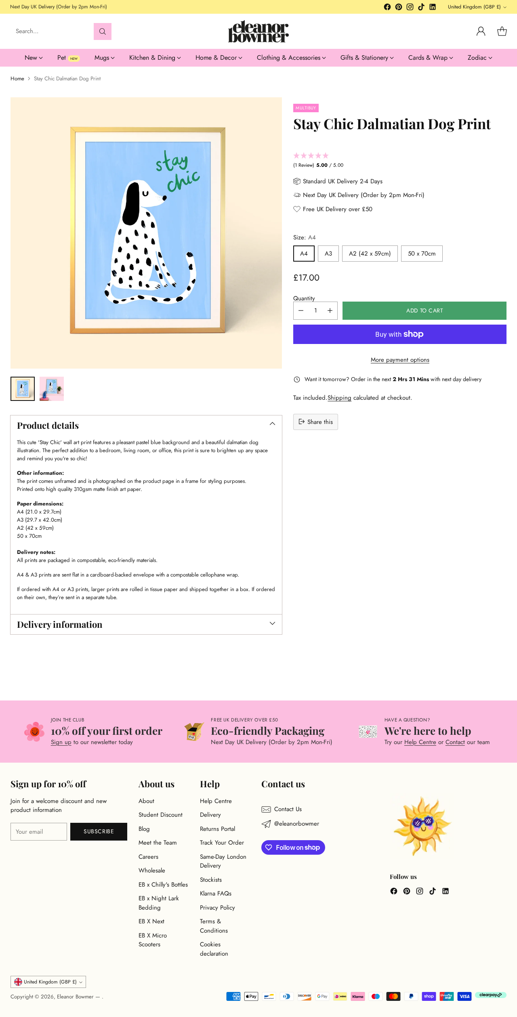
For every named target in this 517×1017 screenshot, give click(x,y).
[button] (399, 160)
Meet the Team (158, 842)
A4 (304, 253)
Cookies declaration (214, 949)
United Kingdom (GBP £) (474, 6)
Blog (144, 828)
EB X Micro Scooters (153, 940)
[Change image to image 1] (23, 389)
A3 (328, 253)
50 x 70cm (422, 253)
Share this (320, 421)
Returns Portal (217, 828)
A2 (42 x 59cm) (370, 253)
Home (17, 78)
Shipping (339, 397)
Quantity (304, 298)
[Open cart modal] (502, 31)
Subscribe (99, 831)
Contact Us (288, 809)
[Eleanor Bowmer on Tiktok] (421, 8)
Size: (304, 237)
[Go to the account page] (481, 31)
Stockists (211, 879)
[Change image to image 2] (52, 389)
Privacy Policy (217, 907)
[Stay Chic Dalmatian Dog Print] (146, 233)
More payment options (400, 359)
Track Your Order (222, 842)
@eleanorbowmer (296, 823)
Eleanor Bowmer (76, 996)
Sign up (61, 742)
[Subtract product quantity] (301, 310)
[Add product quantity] (330, 310)
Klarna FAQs (215, 893)
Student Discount (161, 814)
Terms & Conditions (214, 926)
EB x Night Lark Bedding (159, 903)
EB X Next (151, 921)
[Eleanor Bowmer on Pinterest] (399, 8)
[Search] (102, 31)
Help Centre (420, 742)
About (146, 801)
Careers (148, 856)
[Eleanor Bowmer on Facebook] (387, 8)
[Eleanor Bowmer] (258, 31)
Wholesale (152, 870)
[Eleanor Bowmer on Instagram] (410, 8)
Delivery (210, 814)
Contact (455, 742)
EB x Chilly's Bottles (163, 884)
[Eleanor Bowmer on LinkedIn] (433, 8)
